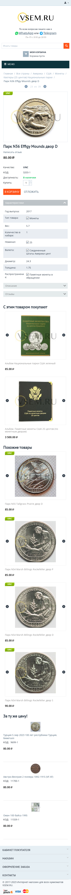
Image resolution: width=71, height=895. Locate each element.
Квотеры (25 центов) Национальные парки (28, 77)
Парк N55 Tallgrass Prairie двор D (24, 504)
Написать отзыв (12, 152)
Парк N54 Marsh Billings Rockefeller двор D (29, 635)
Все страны (22, 73)
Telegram (49, 33)
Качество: (9, 167)
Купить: (7, 182)
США (49, 73)
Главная (8, 73)
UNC (8, 93)
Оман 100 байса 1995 (15, 815)
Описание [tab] (11, 285)
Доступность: (10, 177)
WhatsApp (26, 33)
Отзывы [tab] (9, 294)
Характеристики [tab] (14, 202)
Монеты (59, 73)
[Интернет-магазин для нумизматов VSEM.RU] (35, 17)
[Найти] (66, 46)
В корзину (12, 192)
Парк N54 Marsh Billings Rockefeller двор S (29, 700)
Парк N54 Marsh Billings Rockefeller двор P (29, 569)
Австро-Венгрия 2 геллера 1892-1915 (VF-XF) (28, 776)
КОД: (6, 172)
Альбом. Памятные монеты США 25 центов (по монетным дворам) (31, 430)
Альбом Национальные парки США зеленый (30, 363)
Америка (38, 73)
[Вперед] (44, 87)
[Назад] (26, 87)
